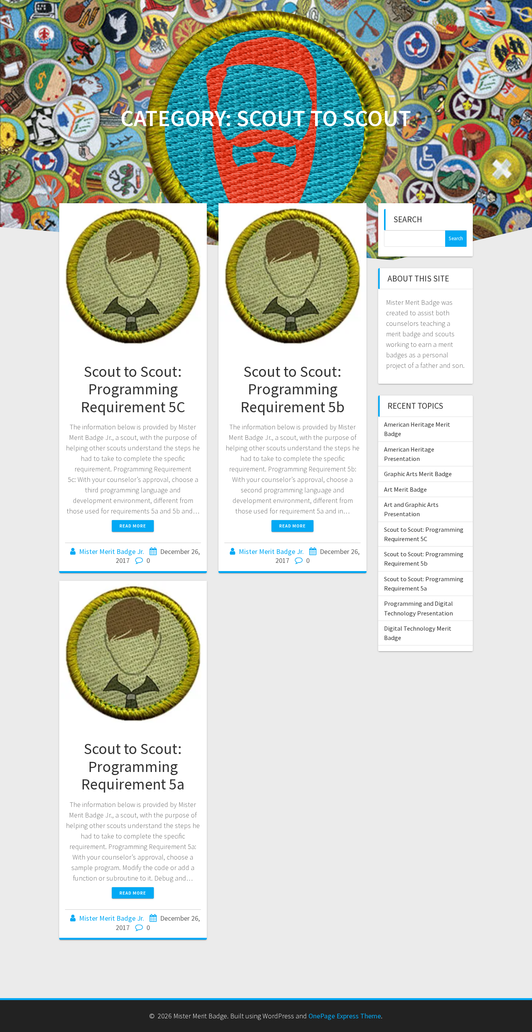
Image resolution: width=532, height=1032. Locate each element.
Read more (133, 526)
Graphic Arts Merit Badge (418, 474)
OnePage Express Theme (344, 1015)
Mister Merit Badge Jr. (111, 551)
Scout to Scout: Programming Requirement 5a (133, 766)
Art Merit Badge (405, 489)
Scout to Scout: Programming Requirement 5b (292, 389)
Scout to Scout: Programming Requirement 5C (133, 389)
